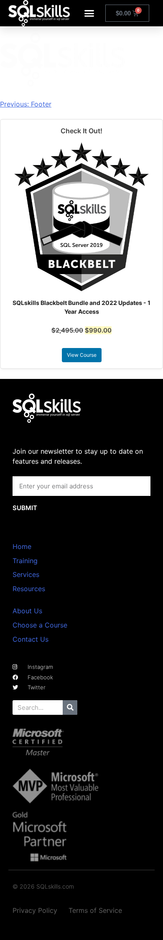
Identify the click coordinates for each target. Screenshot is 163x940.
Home (22, 546)
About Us (27, 611)
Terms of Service (95, 910)
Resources (29, 588)
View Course (82, 355)
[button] (89, 13)
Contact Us (30, 639)
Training (25, 560)
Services (26, 574)
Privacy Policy (35, 910)
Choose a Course (40, 625)
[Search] (70, 707)
